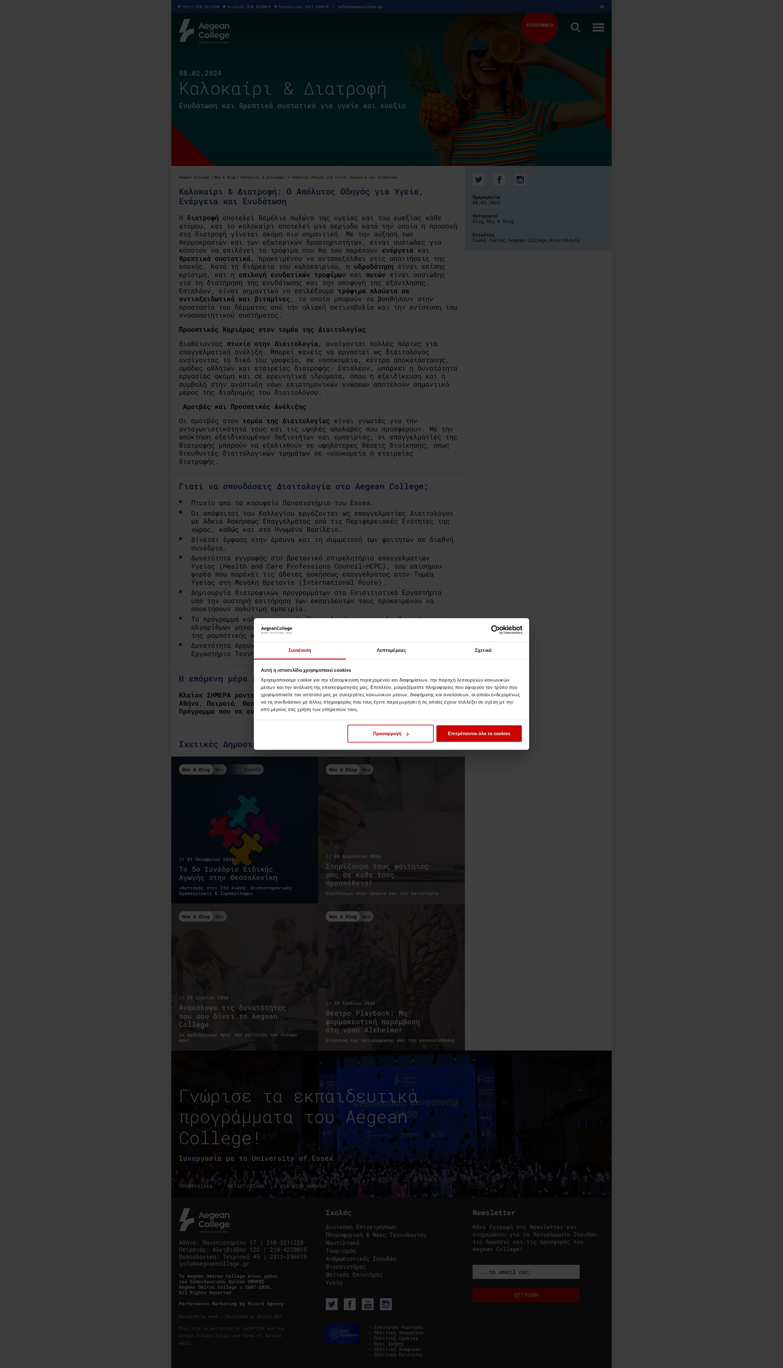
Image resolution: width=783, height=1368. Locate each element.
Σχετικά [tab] (483, 650)
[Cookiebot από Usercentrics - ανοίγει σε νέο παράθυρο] (495, 629)
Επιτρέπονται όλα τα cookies (479, 733)
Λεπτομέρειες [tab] (391, 650)
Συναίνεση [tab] (299, 650)
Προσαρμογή (387, 733)
